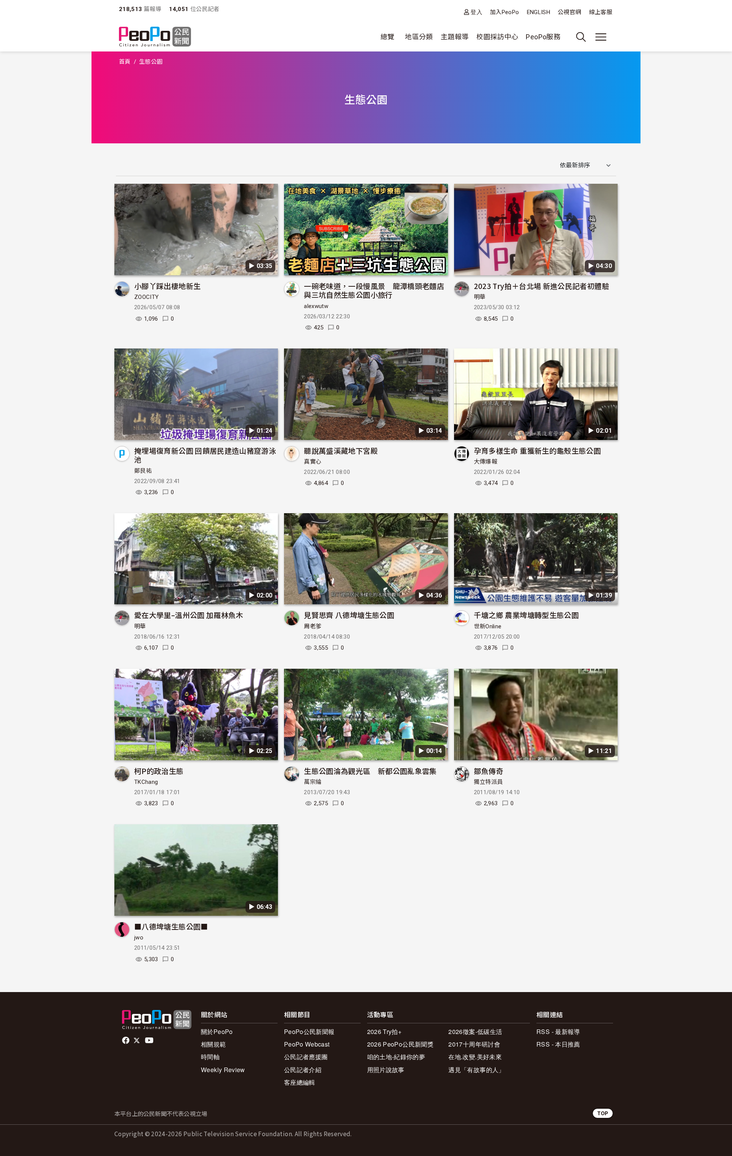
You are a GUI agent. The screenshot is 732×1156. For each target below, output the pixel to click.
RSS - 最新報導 (558, 1031)
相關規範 (213, 1044)
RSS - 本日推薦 (558, 1044)
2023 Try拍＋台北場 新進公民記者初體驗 (541, 286)
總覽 (387, 37)
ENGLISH (539, 12)
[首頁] (155, 37)
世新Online (488, 626)
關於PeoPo (217, 1031)
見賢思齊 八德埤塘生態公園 (349, 615)
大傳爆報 (485, 461)
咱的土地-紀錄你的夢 (396, 1056)
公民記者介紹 (302, 1069)
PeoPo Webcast (307, 1044)
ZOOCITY (146, 297)
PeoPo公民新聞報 (309, 1031)
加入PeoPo (504, 12)
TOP (602, 1113)
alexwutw (316, 306)
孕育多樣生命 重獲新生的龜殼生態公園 (537, 450)
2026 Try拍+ (384, 1031)
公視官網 (569, 12)
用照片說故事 (386, 1069)
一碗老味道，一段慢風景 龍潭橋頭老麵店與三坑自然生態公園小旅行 (374, 290)
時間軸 (210, 1056)
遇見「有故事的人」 (476, 1069)
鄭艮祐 (143, 470)
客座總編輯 (299, 1082)
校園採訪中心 (497, 37)
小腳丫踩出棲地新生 (167, 286)
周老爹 (312, 626)
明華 (480, 297)
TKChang (146, 782)
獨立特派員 (488, 782)
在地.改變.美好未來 (475, 1056)
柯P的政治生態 (159, 771)
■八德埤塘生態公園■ (171, 926)
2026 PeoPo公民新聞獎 (400, 1044)
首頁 (125, 61)
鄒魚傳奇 (488, 771)
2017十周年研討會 (474, 1044)
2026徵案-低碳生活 (475, 1031)
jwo (138, 937)
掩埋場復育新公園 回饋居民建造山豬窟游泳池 (205, 455)
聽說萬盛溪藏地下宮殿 (341, 450)
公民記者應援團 (306, 1056)
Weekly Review (223, 1069)
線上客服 (600, 12)
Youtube (150, 1040)
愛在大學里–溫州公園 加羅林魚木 (188, 615)
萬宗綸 (312, 782)
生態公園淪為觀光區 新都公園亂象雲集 (370, 771)
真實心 (312, 461)
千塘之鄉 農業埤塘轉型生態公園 (526, 615)
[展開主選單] (600, 37)
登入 (476, 12)
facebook (126, 1040)
